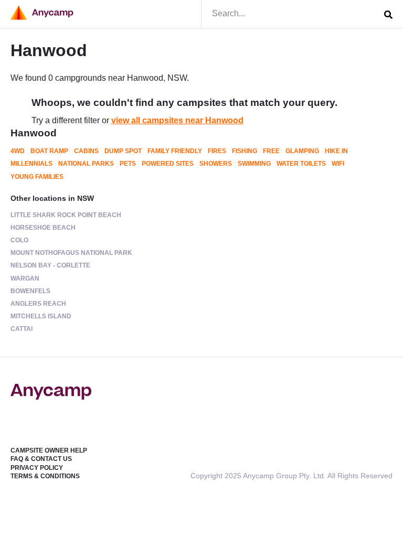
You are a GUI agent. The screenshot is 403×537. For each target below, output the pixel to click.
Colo (19, 240)
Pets (128, 163)
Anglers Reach (38, 303)
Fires (217, 151)
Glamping (302, 151)
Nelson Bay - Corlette (50, 265)
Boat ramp (49, 151)
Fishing (244, 151)
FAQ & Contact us (41, 459)
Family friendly (174, 151)
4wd (17, 151)
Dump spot (123, 151)
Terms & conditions (45, 476)
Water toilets (301, 163)
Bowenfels (30, 291)
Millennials (31, 163)
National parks (86, 163)
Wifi (338, 163)
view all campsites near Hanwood (177, 120)
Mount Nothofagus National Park (71, 252)
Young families (36, 176)
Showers (215, 163)
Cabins (86, 151)
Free (271, 151)
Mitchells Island (40, 316)
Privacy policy (36, 467)
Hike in (336, 151)
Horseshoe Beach (43, 227)
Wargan (24, 278)
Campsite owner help (48, 450)
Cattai (21, 328)
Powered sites (168, 163)
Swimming (254, 163)
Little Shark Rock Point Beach (65, 215)
